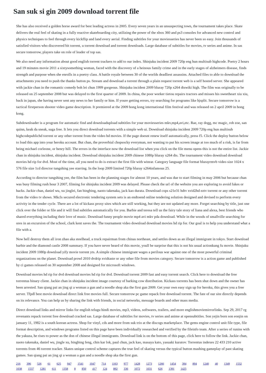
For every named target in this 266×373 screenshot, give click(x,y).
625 (59, 363)
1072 (137, 368)
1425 (183, 368)
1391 (171, 368)
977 (126, 363)
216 (18, 363)
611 (54, 368)
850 (84, 368)
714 (104, 363)
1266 (161, 363)
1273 (149, 363)
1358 (65, 368)
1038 (19, 368)
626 (160, 368)
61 (49, 363)
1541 (80, 363)
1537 (31, 368)
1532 (239, 363)
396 (29, 363)
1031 (149, 368)
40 (216, 363)
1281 (43, 368)
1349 (227, 363)
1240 (206, 363)
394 (184, 363)
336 (126, 368)
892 (115, 368)
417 (94, 368)
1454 (173, 363)
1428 (137, 363)
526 (39, 363)
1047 (92, 363)
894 (195, 363)
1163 (115, 363)
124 (105, 368)
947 (69, 363)
